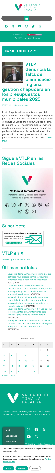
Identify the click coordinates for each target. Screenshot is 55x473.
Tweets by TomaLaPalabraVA (16, 259)
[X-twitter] (13, 26)
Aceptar (9, 468)
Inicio (8, 430)
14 (33, 361)
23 (48, 366)
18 (12, 366)
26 (19, 371)
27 (26, 371)
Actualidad (11, 441)
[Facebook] (6, 26)
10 (4, 361)
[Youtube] (20, 26)
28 (33, 371)
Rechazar (21, 468)
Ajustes (35, 468)
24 (4, 371)
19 (19, 366)
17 (4, 366)
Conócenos (11, 436)
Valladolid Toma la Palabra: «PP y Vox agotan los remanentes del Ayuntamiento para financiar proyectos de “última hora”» (30, 312)
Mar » (12, 375)
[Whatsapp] (40, 26)
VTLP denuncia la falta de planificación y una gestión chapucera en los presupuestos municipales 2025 (26, 81)
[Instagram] (26, 26)
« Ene (4, 375)
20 (26, 366)
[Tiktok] (33, 26)
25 (12, 371)
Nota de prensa (21, 105)
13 (26, 361)
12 (19, 361)
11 (11, 361)
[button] (26, 18)
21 (33, 366)
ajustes (24, 459)
